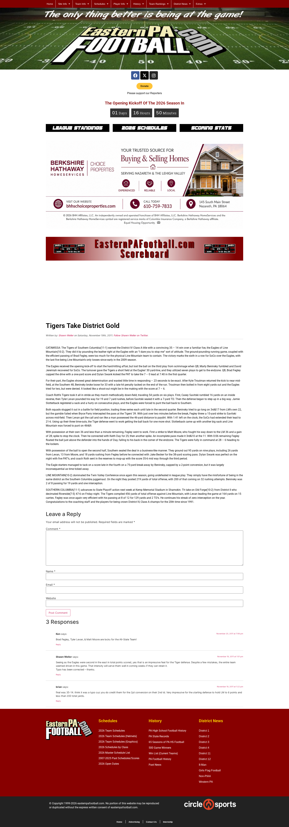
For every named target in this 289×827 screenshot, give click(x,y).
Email (50, 584)
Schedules (99, 4)
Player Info (119, 4)
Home (50, 4)
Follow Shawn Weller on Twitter (131, 335)
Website (51, 598)
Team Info (80, 4)
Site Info (62, 4)
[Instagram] (154, 75)
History (137, 4)
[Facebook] (135, 75)
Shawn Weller (66, 335)
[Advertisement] (144, 292)
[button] (144, 86)
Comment (53, 528)
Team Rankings (157, 4)
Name (50, 571)
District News (180, 4)
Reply (58, 644)
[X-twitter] (144, 75)
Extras (199, 4)
